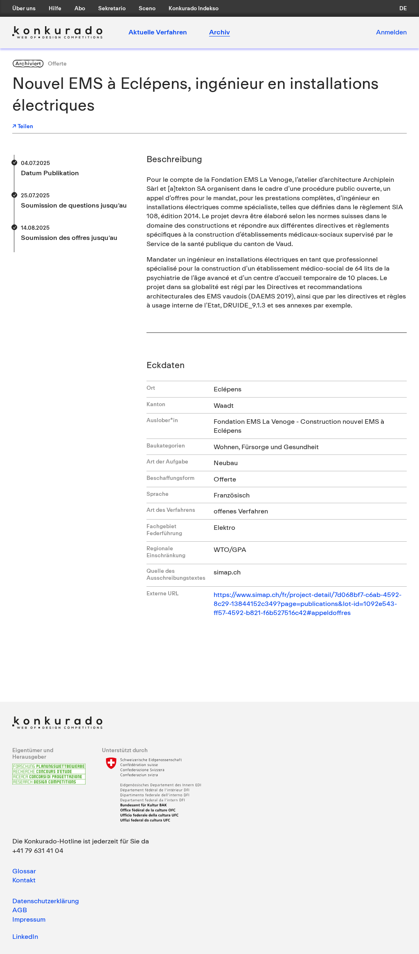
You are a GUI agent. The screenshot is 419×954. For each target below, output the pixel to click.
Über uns (24, 8)
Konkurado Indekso (194, 8)
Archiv (219, 32)
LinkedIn (25, 936)
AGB (19, 910)
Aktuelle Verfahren (157, 32)
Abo (79, 8)
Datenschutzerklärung (45, 901)
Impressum (28, 919)
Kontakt (24, 880)
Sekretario (112, 8)
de (403, 8)
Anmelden (391, 32)
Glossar (24, 871)
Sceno (147, 8)
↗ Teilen (22, 126)
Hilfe (55, 8)
